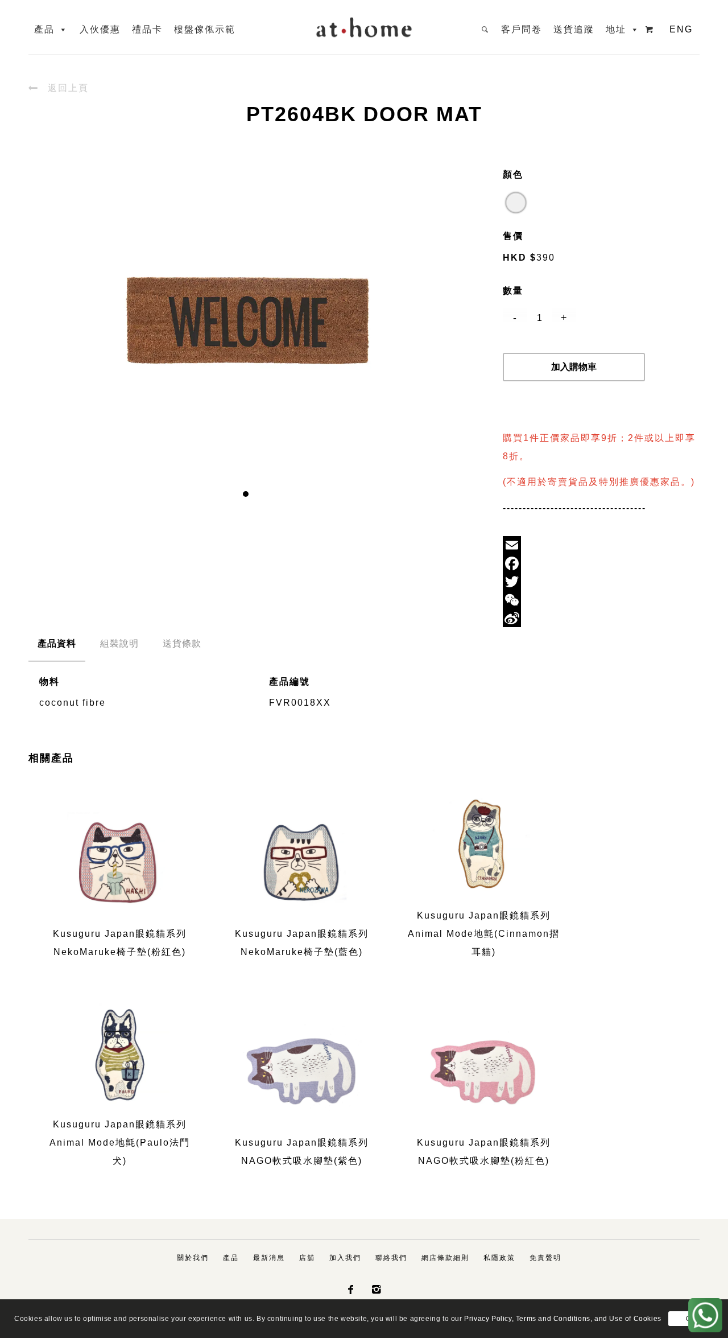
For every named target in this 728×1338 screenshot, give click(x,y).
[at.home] (364, 25)
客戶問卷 (521, 29)
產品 (44, 29)
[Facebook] (601, 563)
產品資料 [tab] (57, 643)
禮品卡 (147, 29)
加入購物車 (574, 367)
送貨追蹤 (573, 29)
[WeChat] (601, 600)
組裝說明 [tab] (119, 643)
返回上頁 (58, 88)
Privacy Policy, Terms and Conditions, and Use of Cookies (562, 1319)
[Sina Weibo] (601, 618)
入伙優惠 (100, 29)
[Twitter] (601, 582)
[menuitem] (192, 1258)
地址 (616, 29)
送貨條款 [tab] (182, 643)
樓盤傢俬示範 (204, 29)
